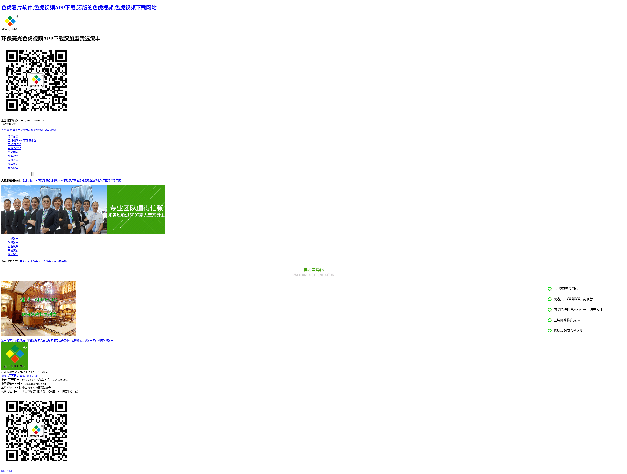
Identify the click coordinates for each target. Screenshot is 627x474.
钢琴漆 (57, 340)
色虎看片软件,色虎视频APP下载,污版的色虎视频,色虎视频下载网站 (79, 8)
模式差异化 (60, 261)
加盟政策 (13, 156)
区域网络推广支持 (567, 320)
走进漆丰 (13, 160)
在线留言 (6, 130)
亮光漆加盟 (14, 144)
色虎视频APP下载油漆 (35, 180)
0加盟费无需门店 (566, 289)
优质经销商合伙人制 (568, 330)
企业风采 (13, 246)
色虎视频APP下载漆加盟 (22, 140)
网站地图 (50, 130)
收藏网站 (39, 130)
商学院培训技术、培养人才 (578, 310)
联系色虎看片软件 (22, 130)
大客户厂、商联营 (573, 299)
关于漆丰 (32, 261)
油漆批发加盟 (84, 180)
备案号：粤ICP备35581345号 (21, 375)
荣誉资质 (13, 250)
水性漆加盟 (14, 148)
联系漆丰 (13, 168)
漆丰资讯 (13, 164)
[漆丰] (10, 30)
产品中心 (13, 152)
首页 (22, 261)
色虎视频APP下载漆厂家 (62, 180)
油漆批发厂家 (100, 180)
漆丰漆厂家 (114, 180)
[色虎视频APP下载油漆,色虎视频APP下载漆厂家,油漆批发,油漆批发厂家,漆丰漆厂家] (83, 233)
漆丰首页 (13, 136)
